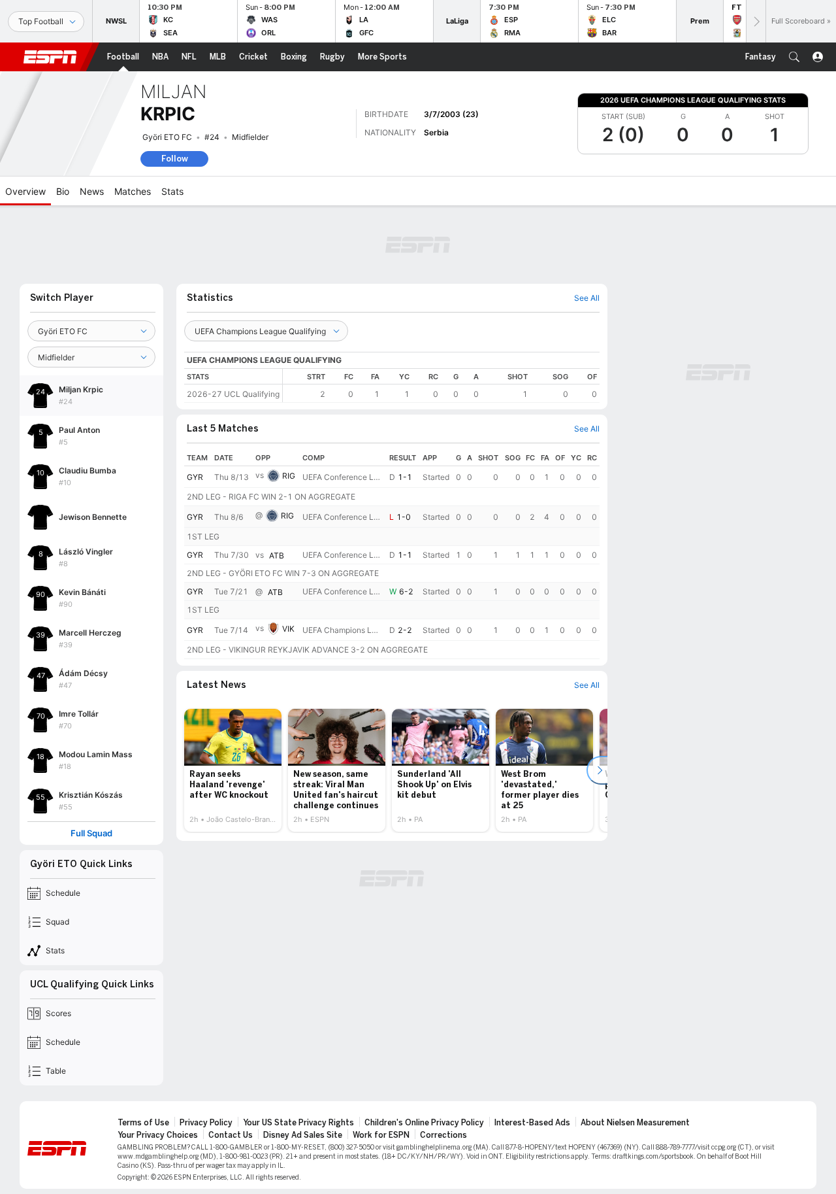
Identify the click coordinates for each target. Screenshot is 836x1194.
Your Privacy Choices (158, 1135)
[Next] (755, 21)
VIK (288, 629)
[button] (794, 57)
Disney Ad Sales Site (302, 1135)
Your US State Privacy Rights (298, 1122)
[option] (232, 770)
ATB (276, 555)
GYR (195, 477)
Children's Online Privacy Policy (424, 1122)
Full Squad (91, 833)
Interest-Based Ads (532, 1122)
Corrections (443, 1135)
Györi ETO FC (167, 137)
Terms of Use (143, 1122)
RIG (288, 476)
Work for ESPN (381, 1135)
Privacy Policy (206, 1122)
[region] (441, 385)
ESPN (50, 57)
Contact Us (230, 1135)
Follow (174, 158)
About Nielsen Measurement (635, 1122)
